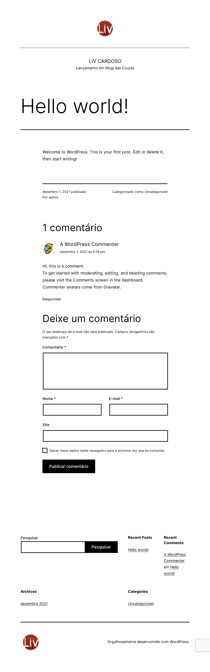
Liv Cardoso (105, 61)
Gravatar (112, 287)
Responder (51, 299)
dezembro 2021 (34, 603)
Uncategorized (156, 192)
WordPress (179, 642)
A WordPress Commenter (89, 244)
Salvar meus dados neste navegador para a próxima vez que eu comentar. (107, 450)
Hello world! (138, 550)
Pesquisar (29, 538)
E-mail (116, 398)
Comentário (54, 347)
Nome (49, 398)
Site (45, 425)
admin (53, 197)
